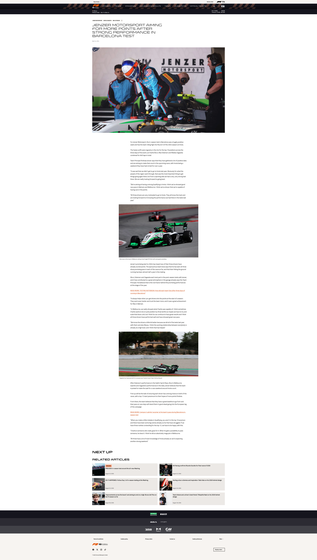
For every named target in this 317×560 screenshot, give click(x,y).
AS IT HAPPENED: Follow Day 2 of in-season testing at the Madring (127, 480)
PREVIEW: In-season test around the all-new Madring (123, 468)
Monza (95, 11)
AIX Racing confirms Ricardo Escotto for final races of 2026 (191, 466)
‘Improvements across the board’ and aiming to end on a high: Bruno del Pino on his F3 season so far (131, 496)
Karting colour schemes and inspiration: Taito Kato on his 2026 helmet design (197, 480)
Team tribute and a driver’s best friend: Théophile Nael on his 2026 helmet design (196, 496)
